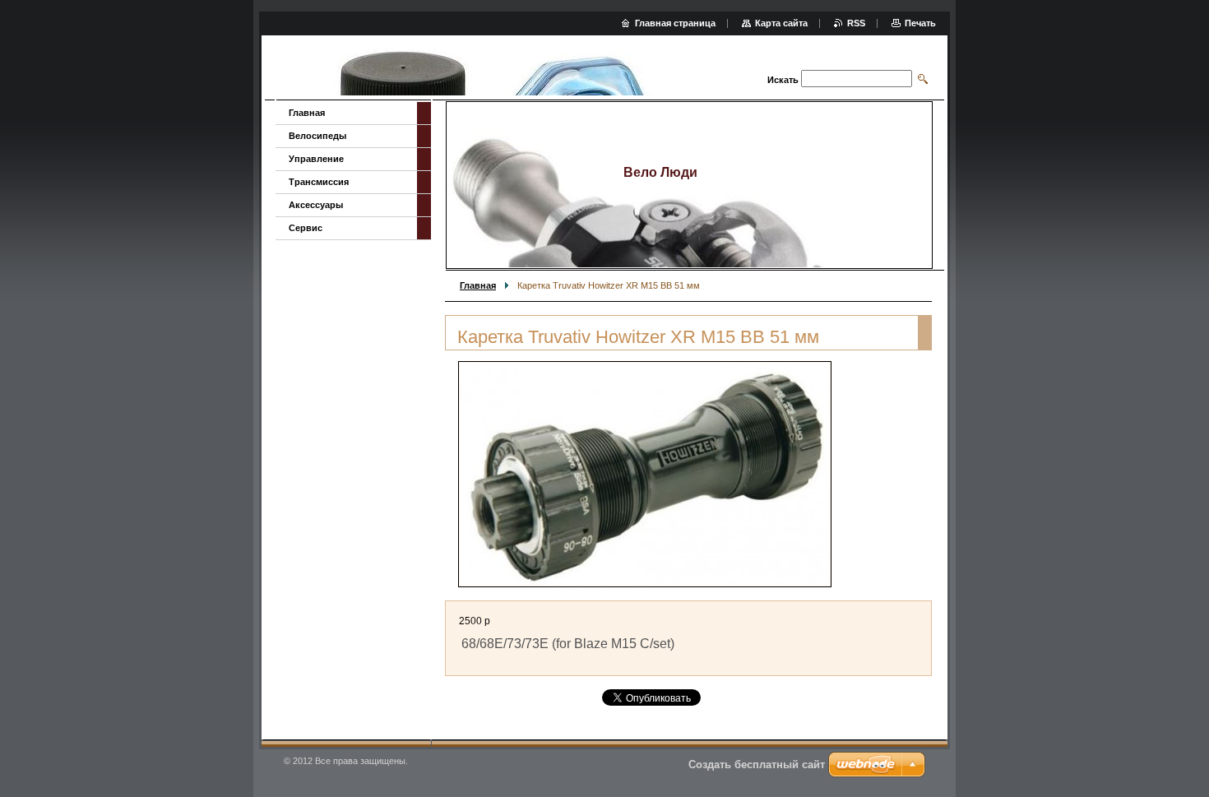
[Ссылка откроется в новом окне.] (644, 474)
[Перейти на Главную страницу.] (491, 69)
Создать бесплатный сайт (756, 764)
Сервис (305, 228)
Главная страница (675, 23)
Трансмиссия (319, 182)
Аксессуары (316, 205)
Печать (920, 23)
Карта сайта (781, 23)
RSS (856, 23)
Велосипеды (317, 136)
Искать (783, 80)
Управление (316, 159)
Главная (478, 285)
